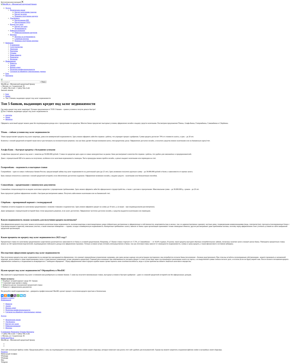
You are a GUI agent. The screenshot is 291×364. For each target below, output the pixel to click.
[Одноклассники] (5, 295)
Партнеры (14, 51)
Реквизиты (14, 57)
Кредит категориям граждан (25, 12)
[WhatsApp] (18, 295)
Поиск (43, 82)
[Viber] (15, 295)
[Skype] (21, 295)
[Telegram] (24, 295)
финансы (9, 119)
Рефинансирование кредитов (26, 33)
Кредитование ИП (22, 20)
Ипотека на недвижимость (25, 37)
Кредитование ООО (22, 22)
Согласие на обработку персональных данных (28, 71)
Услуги (8, 8)
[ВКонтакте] (2, 295)
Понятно (4, 352)
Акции (12, 65)
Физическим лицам (17, 10)
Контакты (9, 76)
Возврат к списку (7, 298)
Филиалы (13, 59)
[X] (11, 295)
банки (7, 117)
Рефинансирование (17, 30)
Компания (9, 43)
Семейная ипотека (22, 39)
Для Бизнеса (15, 18)
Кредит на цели (21, 14)
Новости (13, 63)
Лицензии (14, 49)
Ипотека (13, 35)
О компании (15, 45)
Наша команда (15, 55)
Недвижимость (20, 28)
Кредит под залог (17, 24)
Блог (7, 73)
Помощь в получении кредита (26, 16)
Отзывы (13, 53)
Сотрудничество (16, 47)
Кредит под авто (21, 26)
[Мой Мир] (8, 295)
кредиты (8, 115)
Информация (10, 61)
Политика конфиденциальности (22, 69)
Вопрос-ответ (15, 67)
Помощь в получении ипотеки (26, 41)
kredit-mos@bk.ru (7, 338)
